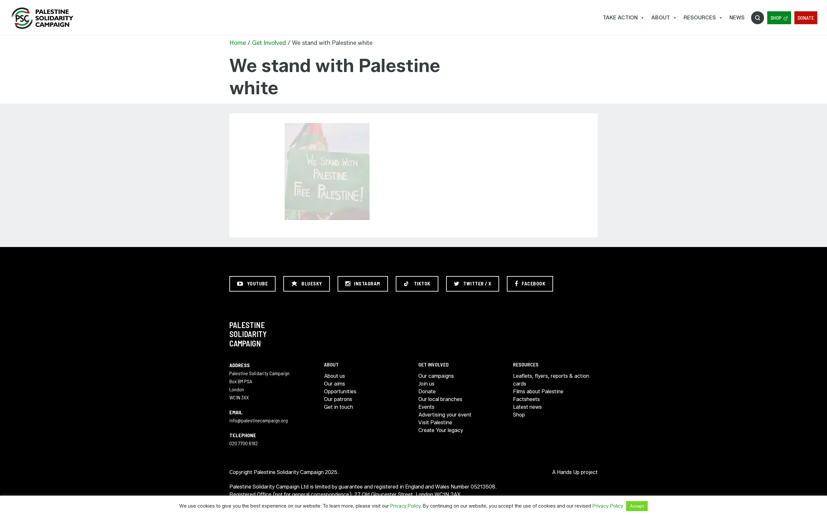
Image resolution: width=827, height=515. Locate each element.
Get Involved (269, 42)
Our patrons (338, 399)
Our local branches (440, 399)
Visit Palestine (435, 422)
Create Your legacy (440, 430)
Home (237, 42)
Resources (700, 18)
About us (334, 376)
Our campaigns (436, 376)
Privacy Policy (405, 506)
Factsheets (526, 399)
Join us (426, 384)
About (660, 18)
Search (757, 17)
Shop (775, 18)
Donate (806, 18)
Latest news (527, 407)
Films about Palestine (538, 391)
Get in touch (338, 407)
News (737, 18)
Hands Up (568, 472)
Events (426, 407)
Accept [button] (637, 506)
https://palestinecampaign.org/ (42, 18)
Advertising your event (444, 415)
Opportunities (340, 391)
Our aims (334, 384)
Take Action (620, 18)
